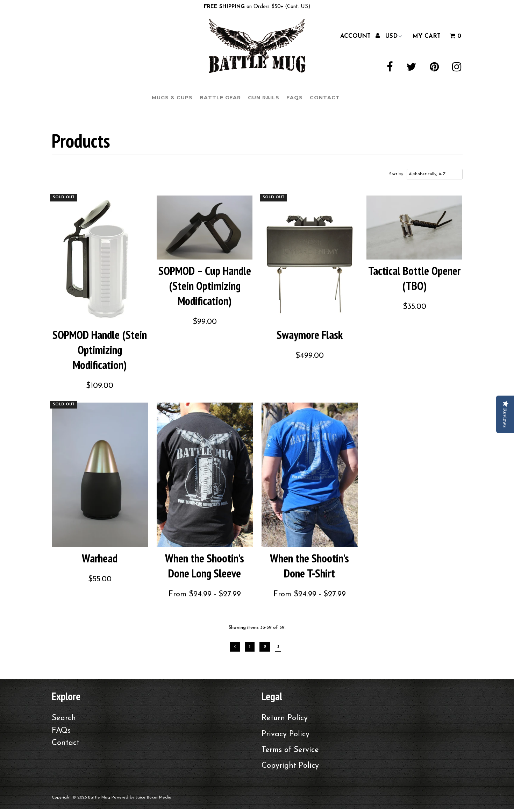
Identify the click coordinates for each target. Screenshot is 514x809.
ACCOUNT (356, 35)
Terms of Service (290, 750)
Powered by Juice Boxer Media (141, 797)
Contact (325, 97)
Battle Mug (99, 797)
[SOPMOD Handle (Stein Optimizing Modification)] (100, 260)
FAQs (294, 97)
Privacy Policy (285, 734)
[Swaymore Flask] (310, 260)
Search (64, 718)
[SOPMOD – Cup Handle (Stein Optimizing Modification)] (205, 228)
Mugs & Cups (172, 97)
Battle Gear (220, 97)
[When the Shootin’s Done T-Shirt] (310, 475)
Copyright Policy (290, 766)
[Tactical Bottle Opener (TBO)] (414, 228)
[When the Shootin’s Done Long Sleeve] (205, 475)
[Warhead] (100, 475)
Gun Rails (263, 97)
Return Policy (285, 718)
